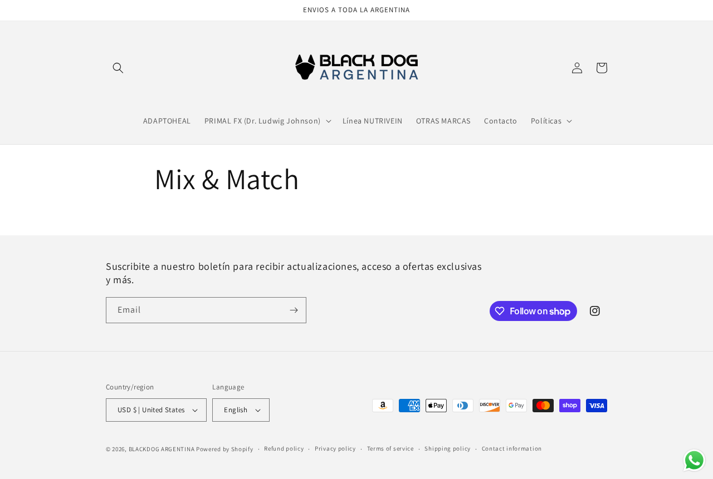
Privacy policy (335, 448)
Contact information (512, 448)
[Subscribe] (293, 310)
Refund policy (284, 448)
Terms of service (390, 448)
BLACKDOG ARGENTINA (162, 449)
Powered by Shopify (224, 449)
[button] (118, 68)
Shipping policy (447, 448)
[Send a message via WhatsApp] (694, 460)
